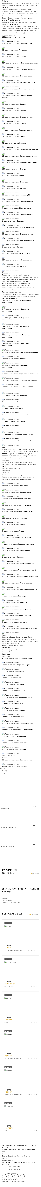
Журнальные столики (10, 12)
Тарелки (10, 648)
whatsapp (10, 1176)
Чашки (22, 646)
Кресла (23, 18)
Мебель (5, 1)
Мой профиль (31, 1162)
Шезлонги (16, 20)
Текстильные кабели (9, 298)
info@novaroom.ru (22, 766)
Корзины (5, 477)
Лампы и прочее (22, 281)
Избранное (6, 1162)
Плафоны (9, 296)
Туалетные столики (30, 14)
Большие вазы (7, 462)
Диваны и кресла (20, 3)
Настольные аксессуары (19, 456)
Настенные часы (20, 464)
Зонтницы (34, 475)
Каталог (3, 768)
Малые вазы (17, 462)
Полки (10, 26)
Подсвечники (7, 471)
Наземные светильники (11, 288)
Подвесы (16, 296)
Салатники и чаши (14, 639)
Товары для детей (8, 756)
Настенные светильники (21, 277)
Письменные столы (16, 14)
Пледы (4, 468)
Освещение (6, 273)
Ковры (19, 449)
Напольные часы (8, 464)
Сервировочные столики (11, 16)
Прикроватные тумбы (10, 24)
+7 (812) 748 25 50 (13, 1169)
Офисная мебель (24, 5)
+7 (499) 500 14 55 (8, 766)
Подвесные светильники (21, 286)
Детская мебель (8, 758)
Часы (8, 449)
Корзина (13, 1162)
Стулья (4, 9)
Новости (5, 1158)
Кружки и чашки (22, 637)
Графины (5, 652)
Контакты (32, 1145)
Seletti (34, 888)
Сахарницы (6, 654)
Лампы (27, 294)
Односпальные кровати (27, 22)
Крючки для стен (15, 477)
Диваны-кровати (14, 18)
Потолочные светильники (11, 275)
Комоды (5, 26)
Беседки (5, 31)
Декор (4, 447)
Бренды (3, 773)
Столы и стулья (7, 3)
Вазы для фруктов (8, 650)
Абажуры (5, 294)
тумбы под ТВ (32, 26)
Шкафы (23, 26)
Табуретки (22, 9)
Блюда (4, 648)
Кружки (17, 646)
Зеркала (13, 449)
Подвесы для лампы (27, 296)
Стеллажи (17, 26)
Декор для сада (15, 458)
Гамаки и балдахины (16, 31)
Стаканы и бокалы (8, 637)
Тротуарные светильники (11, 292)
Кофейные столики (25, 12)
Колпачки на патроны (17, 294)
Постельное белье (14, 468)
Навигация (12, 1145)
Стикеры (5, 473)
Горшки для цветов (16, 454)
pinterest (22, 1176)
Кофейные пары (8, 646)
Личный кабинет (22, 1145)
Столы (28, 9)
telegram (4, 1176)
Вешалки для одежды (22, 475)
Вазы (4, 449)
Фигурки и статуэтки (9, 451)
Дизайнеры (4, 771)
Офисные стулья (33, 29)
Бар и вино (6, 643)
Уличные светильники (20, 279)
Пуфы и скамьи (27, 33)
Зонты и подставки (9, 33)
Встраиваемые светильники (12, 283)
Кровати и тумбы (32, 3)
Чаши (18, 650)
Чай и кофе (34, 641)
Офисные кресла (8, 29)
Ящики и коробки (28, 477)
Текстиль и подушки (29, 449)
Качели (19, 33)
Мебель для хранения (10, 5)
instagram (16, 1176)
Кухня (4, 635)
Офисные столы (20, 29)
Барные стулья (13, 9)
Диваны (5, 18)
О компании (28, 1156)
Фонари (23, 288)
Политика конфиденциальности (13, 1182)
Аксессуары (14, 643)
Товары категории (12, 41)
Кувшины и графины (29, 639)
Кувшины (12, 652)
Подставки (6, 656)
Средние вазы (27, 462)
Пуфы (10, 20)
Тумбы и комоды (8, 475)
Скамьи (23, 16)
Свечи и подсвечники (25, 451)
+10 (6, 39)
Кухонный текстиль (22, 641)
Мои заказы (21, 1162)
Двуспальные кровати (10, 22)
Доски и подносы (8, 641)
